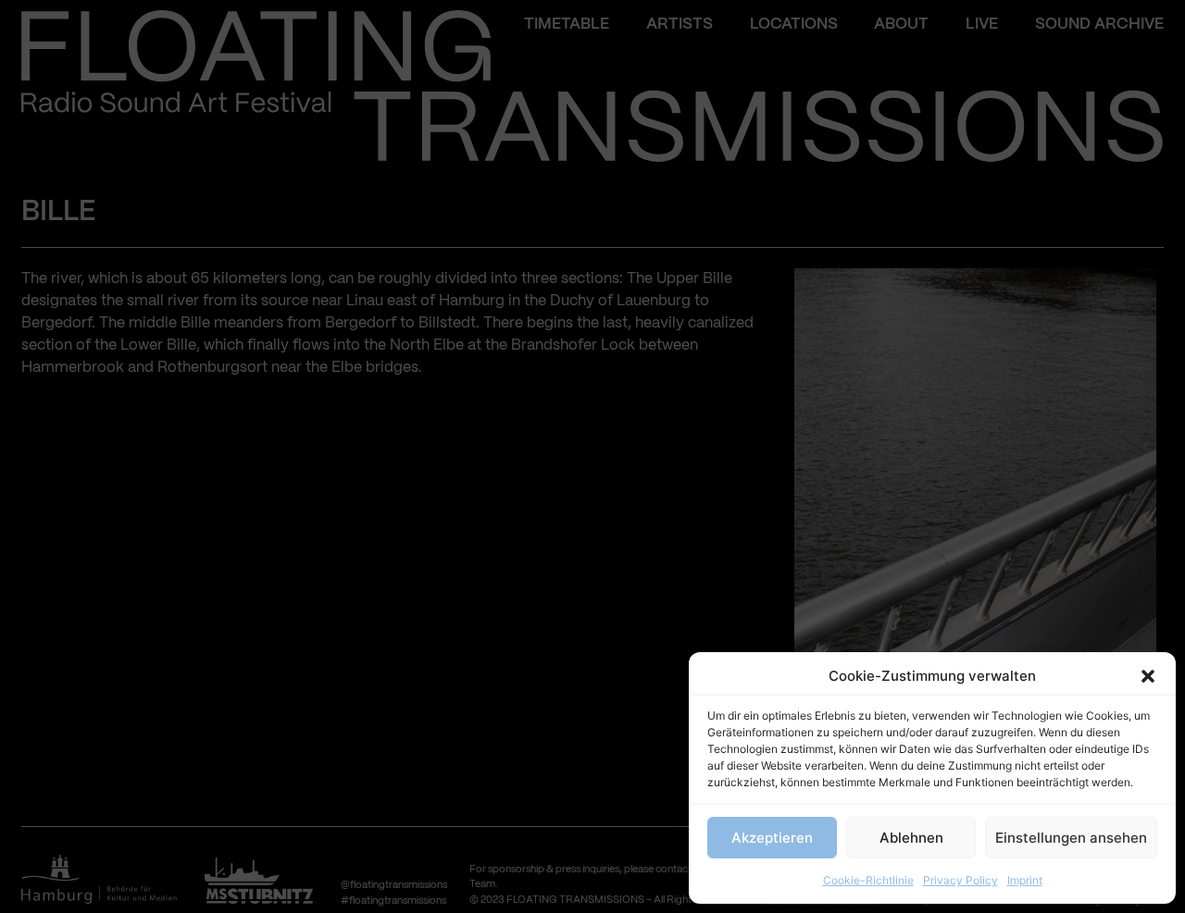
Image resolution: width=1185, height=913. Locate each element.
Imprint (1024, 880)
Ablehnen (911, 837)
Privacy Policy (960, 880)
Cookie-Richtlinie (868, 880)
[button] (1148, 676)
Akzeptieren (772, 837)
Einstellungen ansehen (1071, 837)
